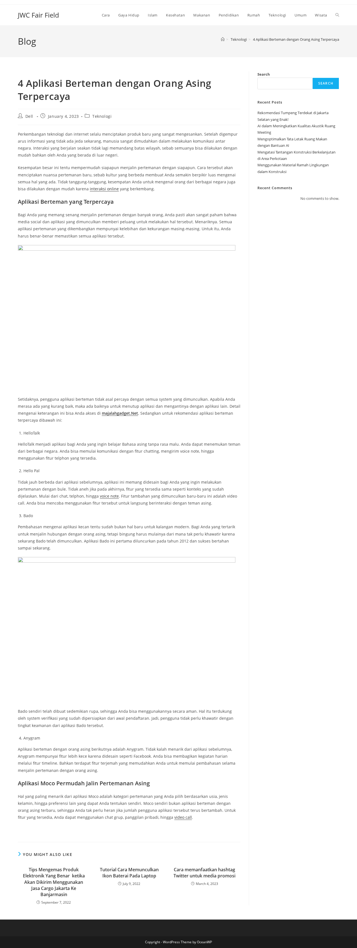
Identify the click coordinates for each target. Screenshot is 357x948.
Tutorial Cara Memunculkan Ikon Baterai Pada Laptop (129, 873)
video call (183, 817)
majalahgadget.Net (120, 413)
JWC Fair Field (38, 15)
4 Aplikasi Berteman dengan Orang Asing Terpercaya (296, 39)
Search (263, 74)
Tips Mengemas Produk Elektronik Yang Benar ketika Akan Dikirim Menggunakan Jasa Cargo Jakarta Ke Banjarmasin (54, 882)
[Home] (223, 39)
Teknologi (102, 116)
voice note (109, 496)
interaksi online (104, 188)
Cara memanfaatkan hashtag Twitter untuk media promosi (204, 873)
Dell (29, 116)
